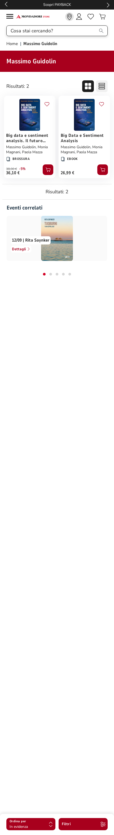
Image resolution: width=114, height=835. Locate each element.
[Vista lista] (102, 86)
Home (12, 44)
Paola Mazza (32, 152)
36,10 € (13, 173)
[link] (69, 16)
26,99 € (67, 173)
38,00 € (11, 169)
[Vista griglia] (88, 86)
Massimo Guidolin (21, 147)
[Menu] (11, 17)
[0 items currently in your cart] (102, 17)
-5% (22, 169)
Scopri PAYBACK (57, 4)
